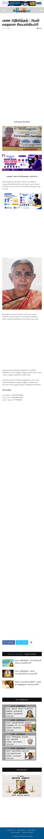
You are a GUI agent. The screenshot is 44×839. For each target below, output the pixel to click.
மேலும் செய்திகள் (30, 654)
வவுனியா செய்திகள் (27, 832)
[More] (31, 642)
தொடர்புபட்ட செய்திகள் (15, 654)
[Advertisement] (22, 53)
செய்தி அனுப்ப (32, 830)
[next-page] (7, 692)
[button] (3, 10)
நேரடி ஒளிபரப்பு (21, 830)
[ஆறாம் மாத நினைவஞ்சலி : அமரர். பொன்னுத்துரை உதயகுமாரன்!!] (8, 684)
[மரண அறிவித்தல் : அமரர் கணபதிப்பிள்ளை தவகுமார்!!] (8, 673)
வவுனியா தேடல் (11, 830)
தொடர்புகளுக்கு (15, 832)
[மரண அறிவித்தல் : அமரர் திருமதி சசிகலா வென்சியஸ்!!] (8, 663)
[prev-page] (3, 692)
